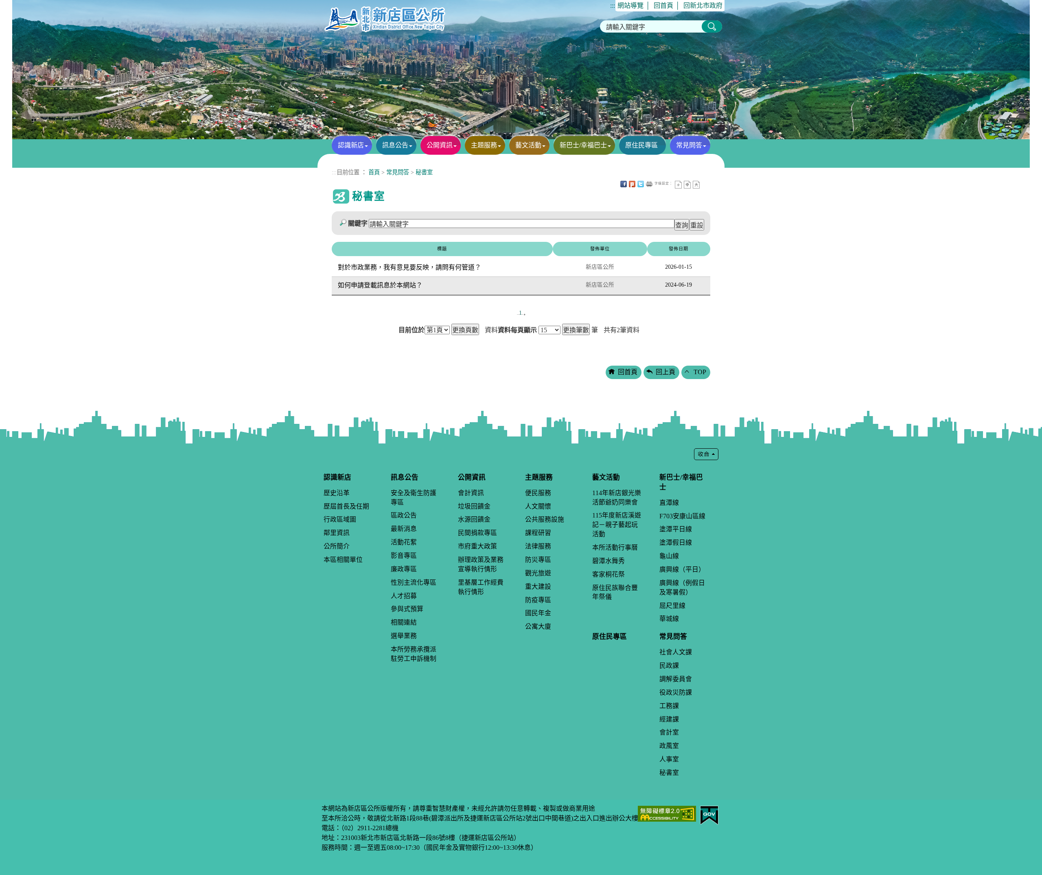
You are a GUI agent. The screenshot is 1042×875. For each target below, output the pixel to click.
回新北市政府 (702, 5)
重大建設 (538, 586)
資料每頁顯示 (517, 330)
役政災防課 (675, 692)
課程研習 (538, 532)
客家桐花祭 (608, 574)
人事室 (669, 759)
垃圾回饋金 (474, 506)
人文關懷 (538, 506)
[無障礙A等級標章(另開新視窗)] (667, 812)
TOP (700, 371)
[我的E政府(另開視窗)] (709, 814)
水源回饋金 (474, 519)
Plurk (632, 184)
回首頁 (663, 5)
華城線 (669, 618)
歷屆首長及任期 (346, 506)
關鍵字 (358, 223)
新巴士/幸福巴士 (583, 145)
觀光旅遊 (538, 573)
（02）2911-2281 (363, 828)
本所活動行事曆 (615, 547)
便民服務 (538, 492)
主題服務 (484, 145)
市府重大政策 (477, 546)
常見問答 (689, 145)
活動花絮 (404, 542)
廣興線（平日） (682, 569)
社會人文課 (675, 652)
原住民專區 (641, 145)
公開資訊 (440, 145)
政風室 (669, 745)
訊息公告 (395, 145)
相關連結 (404, 622)
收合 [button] (706, 454)
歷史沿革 (337, 492)
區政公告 (404, 515)
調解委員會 (675, 678)
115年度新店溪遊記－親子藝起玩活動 (616, 524)
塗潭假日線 (675, 542)
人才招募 (404, 595)
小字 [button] (678, 185)
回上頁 (665, 371)
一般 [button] (687, 185)
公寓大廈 (538, 626)
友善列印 (649, 184)
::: (612, 5)
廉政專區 (404, 569)
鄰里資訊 (337, 532)
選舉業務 (404, 635)
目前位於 (411, 330)
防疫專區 (538, 599)
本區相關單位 (343, 559)
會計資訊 (471, 492)
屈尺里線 (672, 605)
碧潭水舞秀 (608, 560)
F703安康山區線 (682, 516)
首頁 (374, 172)
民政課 (669, 665)
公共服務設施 (544, 519)
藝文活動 (528, 145)
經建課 (669, 719)
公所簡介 (337, 546)
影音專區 (404, 555)
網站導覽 (630, 5)
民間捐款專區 (477, 532)
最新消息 (404, 528)
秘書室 (424, 172)
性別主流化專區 (413, 582)
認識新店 (351, 145)
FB (623, 184)
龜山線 (669, 556)
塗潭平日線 (675, 529)
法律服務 (538, 546)
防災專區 (538, 559)
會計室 (669, 732)
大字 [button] (696, 185)
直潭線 (669, 502)
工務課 (669, 705)
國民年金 (538, 613)
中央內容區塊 (705, 184)
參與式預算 (407, 608)
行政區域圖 (340, 519)
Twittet (640, 184)
